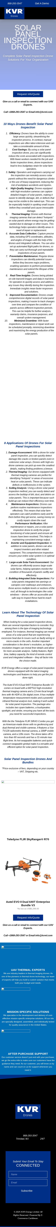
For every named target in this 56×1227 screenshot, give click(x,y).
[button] (49, 13)
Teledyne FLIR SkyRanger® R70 (28, 839)
